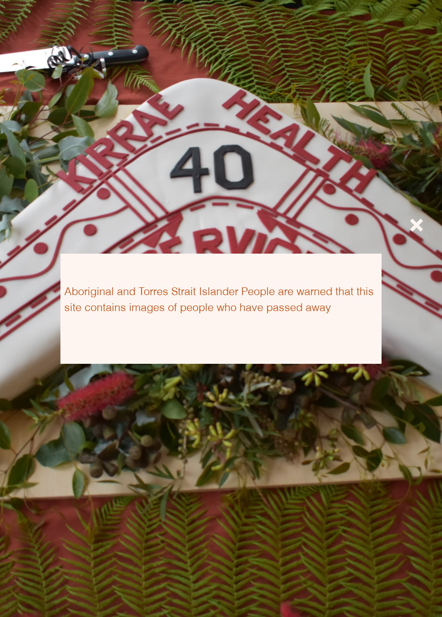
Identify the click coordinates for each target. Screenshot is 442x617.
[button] (416, 225)
